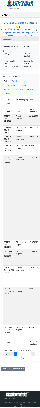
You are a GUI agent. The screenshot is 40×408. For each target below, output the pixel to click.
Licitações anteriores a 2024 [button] (13, 369)
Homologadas (9, 85)
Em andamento (29, 81)
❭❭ (24, 358)
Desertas (29, 89)
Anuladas (19, 89)
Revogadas (8, 89)
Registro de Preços (28, 62)
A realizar (15, 81)
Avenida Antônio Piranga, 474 (16, 396)
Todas (7, 51)
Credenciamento (11, 66)
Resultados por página (24, 100)
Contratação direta (10, 62)
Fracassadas (8, 94)
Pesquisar (8, 104)
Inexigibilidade (29, 66)
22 (15, 358)
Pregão (8, 53)
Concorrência (29, 51)
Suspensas (22, 85)
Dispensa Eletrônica (27, 54)
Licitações (7, 38)
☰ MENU (6, 14)
